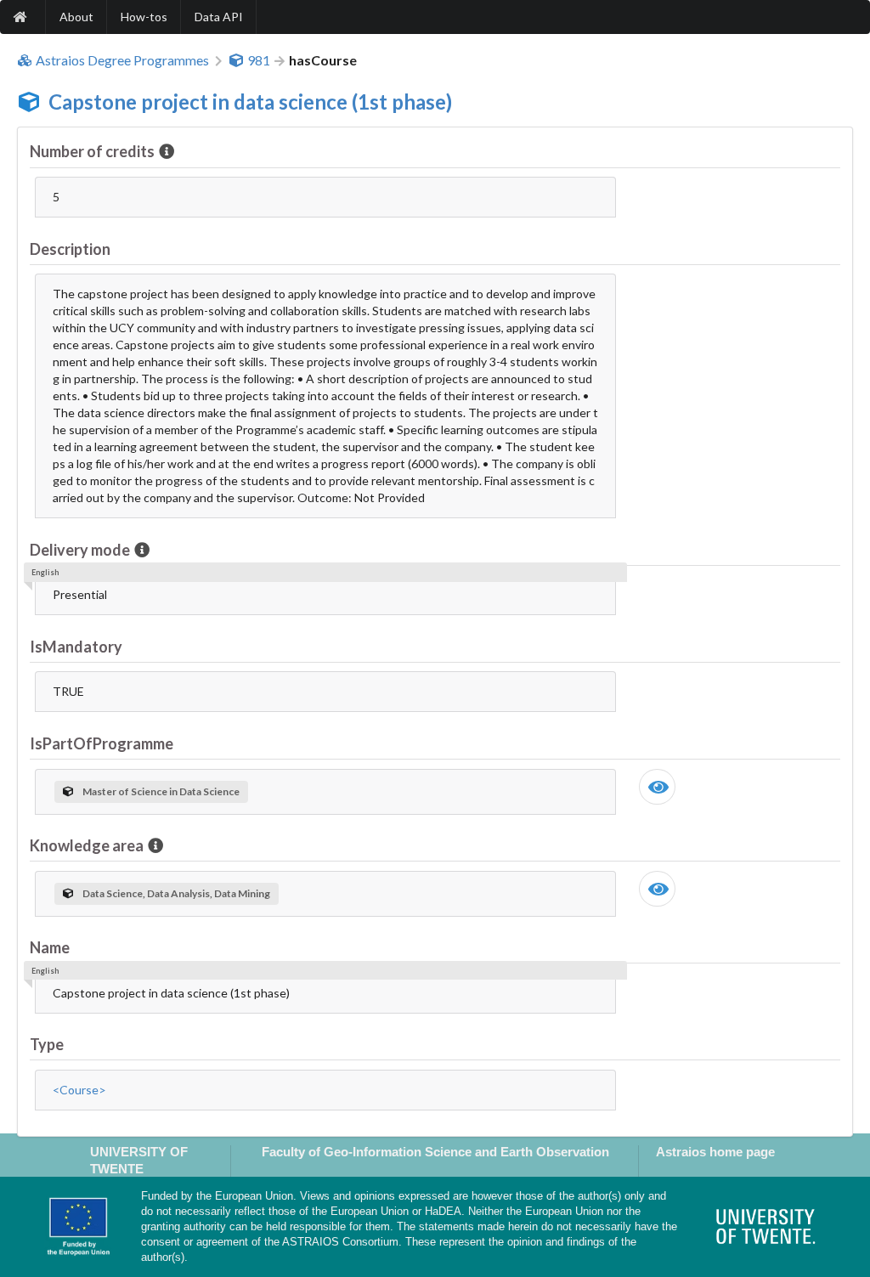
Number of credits (92, 151)
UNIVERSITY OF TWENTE (139, 1159)
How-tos (144, 16)
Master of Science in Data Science (161, 791)
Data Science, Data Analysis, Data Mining (176, 893)
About (76, 16)
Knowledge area (87, 845)
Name (50, 947)
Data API (219, 16)
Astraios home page (715, 1151)
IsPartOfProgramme (101, 743)
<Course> (79, 1089)
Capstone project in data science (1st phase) (250, 101)
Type (47, 1044)
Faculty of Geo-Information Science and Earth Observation (435, 1151)
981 (258, 60)
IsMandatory (76, 646)
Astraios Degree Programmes (122, 60)
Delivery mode (80, 549)
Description (70, 249)
